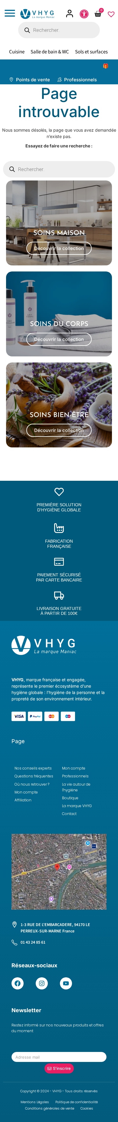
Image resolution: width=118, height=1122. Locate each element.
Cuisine (17, 52)
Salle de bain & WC (50, 52)
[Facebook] (17, 983)
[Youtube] (66, 983)
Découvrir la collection (59, 248)
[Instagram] (42, 983)
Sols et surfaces (91, 52)
